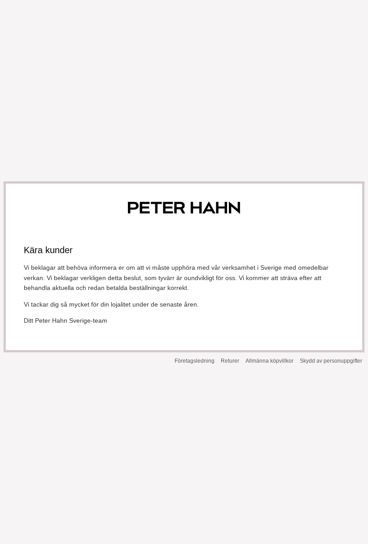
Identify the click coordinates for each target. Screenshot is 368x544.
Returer (230, 361)
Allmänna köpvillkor (269, 361)
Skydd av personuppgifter (331, 361)
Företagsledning (195, 361)
